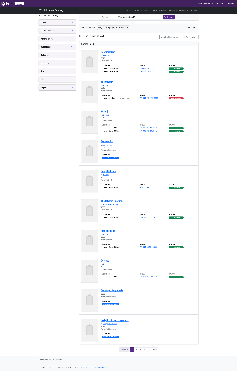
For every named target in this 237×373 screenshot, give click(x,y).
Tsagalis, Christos (110, 324)
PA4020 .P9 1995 (146, 187)
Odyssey (105, 260)
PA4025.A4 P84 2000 (148, 247)
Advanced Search (142, 10)
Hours (199, 3)
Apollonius (107, 145)
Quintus (106, 55)
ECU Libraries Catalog (51, 10)
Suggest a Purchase (176, 10)
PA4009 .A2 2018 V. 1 (148, 128)
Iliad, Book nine (108, 171)
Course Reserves (158, 10)
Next (155, 349)
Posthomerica (108, 52)
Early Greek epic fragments (114, 320)
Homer (106, 85)
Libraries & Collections (213, 3)
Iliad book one (108, 230)
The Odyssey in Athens (112, 201)
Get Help (231, 3)
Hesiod (104, 111)
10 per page (189, 37)
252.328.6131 (84, 367)
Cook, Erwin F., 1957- (111, 204)
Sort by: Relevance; (169, 37)
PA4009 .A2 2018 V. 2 (148, 131)
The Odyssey (107, 81)
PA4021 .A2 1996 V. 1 (148, 277)
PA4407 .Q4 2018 (147, 68)
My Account (192, 10)
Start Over (191, 27)
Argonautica (107, 141)
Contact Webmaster (99, 367)
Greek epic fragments (112, 290)
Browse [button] (127, 10)
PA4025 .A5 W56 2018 (149, 98)
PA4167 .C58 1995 (147, 217)
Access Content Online (110, 158)
